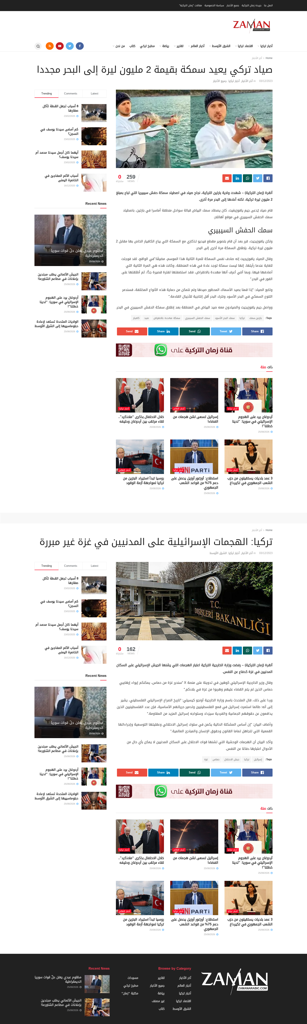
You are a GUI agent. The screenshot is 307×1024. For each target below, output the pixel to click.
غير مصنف (158, 1001)
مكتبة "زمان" (130, 993)
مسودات (133, 978)
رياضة (165, 46)
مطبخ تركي (147, 46)
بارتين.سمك (255, 318)
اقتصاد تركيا (245, 46)
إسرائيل (258, 759)
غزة (206, 759)
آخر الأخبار (257, 58)
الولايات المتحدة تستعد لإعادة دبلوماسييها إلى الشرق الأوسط (56, 324)
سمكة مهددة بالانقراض (167, 318)
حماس (216, 759)
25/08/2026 (264, 432)
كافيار (136, 318)
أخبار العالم (197, 46)
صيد (146, 318)
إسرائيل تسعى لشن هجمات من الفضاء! (195, 419)
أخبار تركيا (266, 46)
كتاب (132, 46)
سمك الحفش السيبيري (197, 318)
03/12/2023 (266, 81)
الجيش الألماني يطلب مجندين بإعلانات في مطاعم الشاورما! (58, 276)
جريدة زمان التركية (251, 5)
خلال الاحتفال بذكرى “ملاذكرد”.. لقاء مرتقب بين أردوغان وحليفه (141, 419)
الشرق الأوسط (221, 46)
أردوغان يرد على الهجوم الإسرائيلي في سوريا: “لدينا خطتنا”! (252, 421)
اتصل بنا (268, 5)
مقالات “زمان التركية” (190, 5)
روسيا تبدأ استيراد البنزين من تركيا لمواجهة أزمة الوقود (143, 480)
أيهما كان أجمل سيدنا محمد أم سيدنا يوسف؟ (57, 155)
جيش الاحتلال (231, 759)
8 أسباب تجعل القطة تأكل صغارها (60, 108)
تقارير (180, 46)
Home (269, 58)
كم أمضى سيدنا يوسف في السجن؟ (59, 131)
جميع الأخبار (233, 5)
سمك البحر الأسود (225, 318)
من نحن (120, 46)
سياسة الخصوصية (214, 5)
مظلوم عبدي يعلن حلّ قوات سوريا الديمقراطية (77, 253)
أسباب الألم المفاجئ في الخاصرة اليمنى (61, 178)
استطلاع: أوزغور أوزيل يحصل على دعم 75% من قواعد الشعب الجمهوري (194, 483)
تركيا (242, 318)
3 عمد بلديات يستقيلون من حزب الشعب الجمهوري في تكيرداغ (250, 480)
